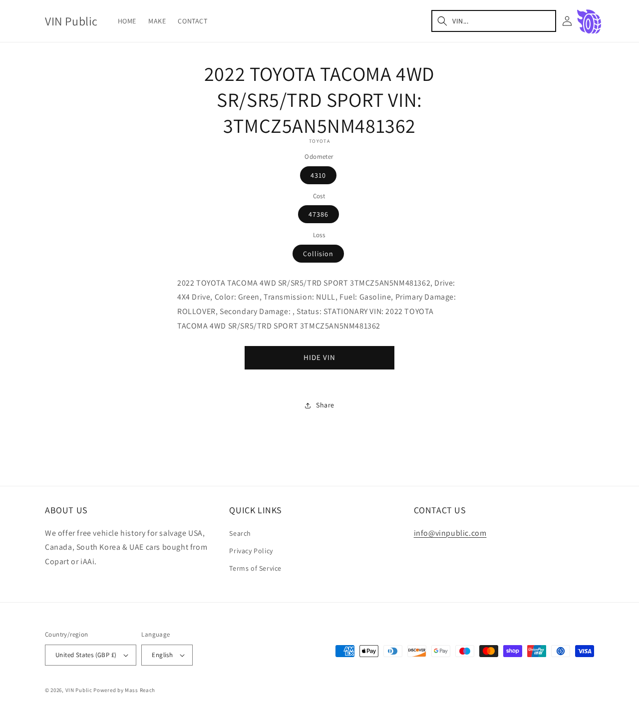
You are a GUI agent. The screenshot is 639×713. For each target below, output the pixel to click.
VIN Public (78, 690)
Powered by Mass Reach (124, 690)
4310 (318, 175)
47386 (318, 214)
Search (240, 533)
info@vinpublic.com (450, 533)
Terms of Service (255, 568)
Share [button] (325, 404)
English (162, 655)
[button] (493, 21)
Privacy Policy (251, 550)
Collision (318, 253)
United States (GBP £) (85, 655)
